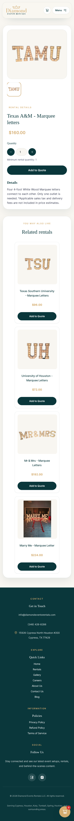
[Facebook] (32, 777)
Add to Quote (37, 170)
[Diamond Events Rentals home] (16, 10)
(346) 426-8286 (37, 624)
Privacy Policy (37, 722)
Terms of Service (37, 733)
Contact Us (37, 691)
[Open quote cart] (47, 10)
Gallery (37, 674)
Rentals (37, 669)
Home (37, 663)
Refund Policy (37, 727)
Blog (37, 696)
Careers (37, 680)
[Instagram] (42, 777)
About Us (37, 685)
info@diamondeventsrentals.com (37, 614)
